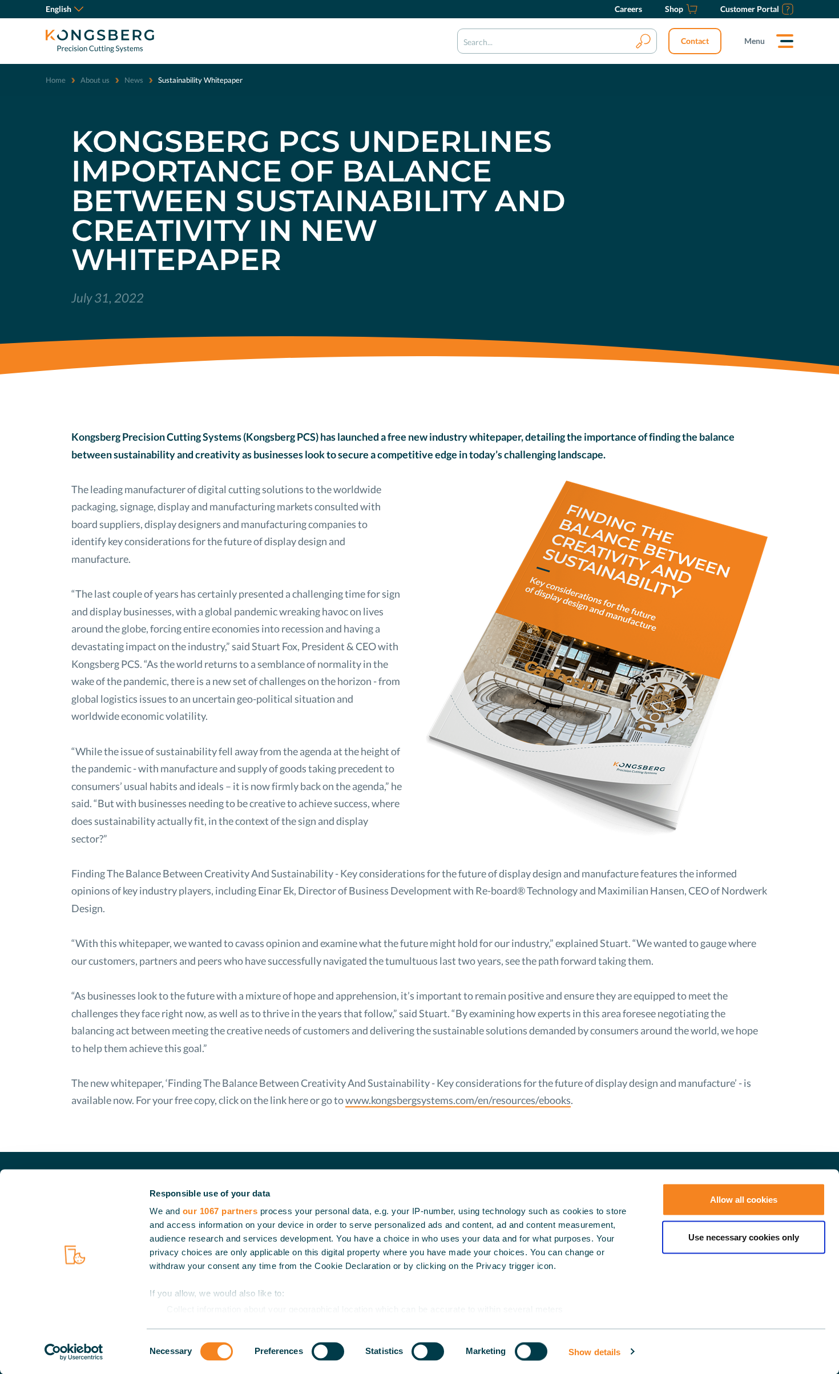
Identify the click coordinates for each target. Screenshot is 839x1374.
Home (56, 79)
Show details (594, 1351)
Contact (695, 41)
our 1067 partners (220, 1211)
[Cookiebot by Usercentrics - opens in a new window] (74, 1351)
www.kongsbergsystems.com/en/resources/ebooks (458, 1100)
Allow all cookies (743, 1199)
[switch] (328, 1351)
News (133, 79)
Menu (754, 41)
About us (95, 79)
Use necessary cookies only (743, 1237)
